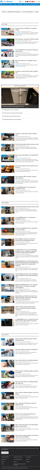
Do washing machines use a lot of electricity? (12, 119)
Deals (15, 4)
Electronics (26, 4)
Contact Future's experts (18, 456)
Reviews (10, 4)
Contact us (28, 461)
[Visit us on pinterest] (32, 1)
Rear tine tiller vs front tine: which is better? (11, 116)
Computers (20, 4)
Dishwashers (4, 50)
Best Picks (6, 4)
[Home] (1, 4)
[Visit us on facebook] (25, 1)
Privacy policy (28, 456)
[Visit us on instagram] (29, 1)
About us (15, 461)
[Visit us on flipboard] (34, 1)
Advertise (3, 461)
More (37, 4)
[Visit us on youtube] (30, 1)
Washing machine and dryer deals (14, 11)
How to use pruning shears (28, 11)
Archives (27, 459)
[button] (38, 1)
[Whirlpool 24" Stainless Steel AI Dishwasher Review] (20, 97)
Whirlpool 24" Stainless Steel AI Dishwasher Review (13, 106)
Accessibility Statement (18, 459)
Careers (2, 463)
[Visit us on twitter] (27, 1)
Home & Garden (32, 4)
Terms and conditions (5, 456)
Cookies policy (3, 459)
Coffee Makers (4, 296)
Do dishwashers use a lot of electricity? (11, 109)
